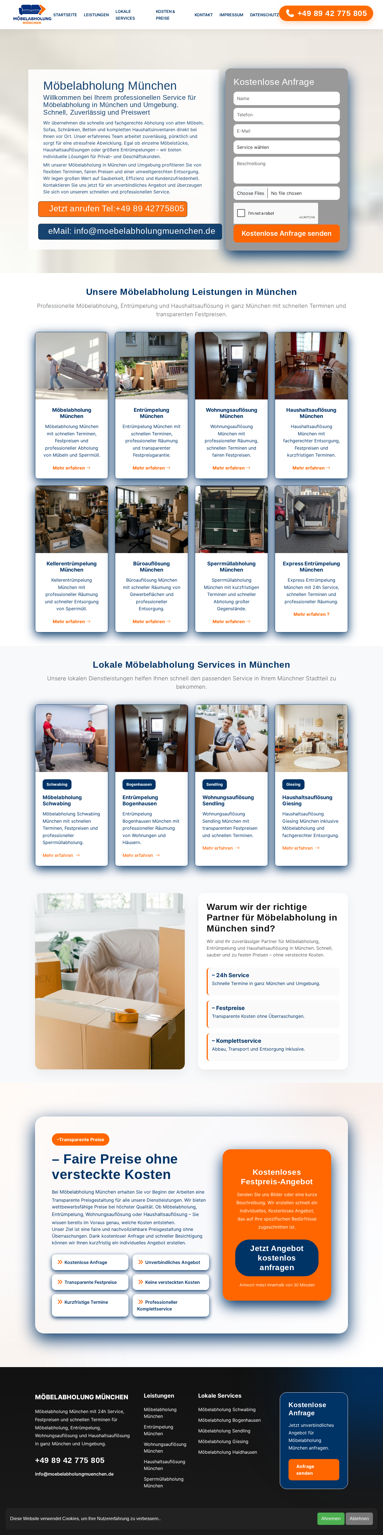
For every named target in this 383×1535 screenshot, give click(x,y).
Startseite (65, 14)
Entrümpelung (67, 1214)
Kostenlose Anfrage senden (287, 233)
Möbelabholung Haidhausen (227, 1452)
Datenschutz (264, 14)
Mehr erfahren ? (311, 614)
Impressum (231, 14)
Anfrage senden (305, 1470)
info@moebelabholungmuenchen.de (74, 1474)
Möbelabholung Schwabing (227, 1409)
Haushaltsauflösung (165, 1214)
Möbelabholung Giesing (223, 1441)
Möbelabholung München (88, 1192)
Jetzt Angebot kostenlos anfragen (277, 1258)
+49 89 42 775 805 (331, 13)
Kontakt (204, 14)
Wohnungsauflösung (108, 1214)
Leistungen (96, 14)
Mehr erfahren (69, 468)
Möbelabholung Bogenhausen (229, 1420)
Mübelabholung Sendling (224, 1431)
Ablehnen (359, 1518)
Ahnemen (331, 1518)
